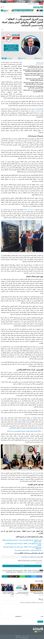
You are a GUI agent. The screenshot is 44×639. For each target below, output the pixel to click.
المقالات (37, 12)
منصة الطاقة (20, 572)
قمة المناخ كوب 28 (25, 16)
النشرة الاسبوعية (35, 16)
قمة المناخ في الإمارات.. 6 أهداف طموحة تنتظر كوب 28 (28, 550)
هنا (15, 553)
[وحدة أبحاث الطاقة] (22, 10)
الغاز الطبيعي (39, 111)
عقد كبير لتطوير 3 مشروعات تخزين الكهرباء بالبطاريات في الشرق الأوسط (25, 3)
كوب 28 (29, 572)
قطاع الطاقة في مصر (37, 572)
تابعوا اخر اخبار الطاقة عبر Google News (31, 557)
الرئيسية (40, 12)
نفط (21, 16)
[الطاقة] (38, 7)
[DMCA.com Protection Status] (38, 632)
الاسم (41, 616)
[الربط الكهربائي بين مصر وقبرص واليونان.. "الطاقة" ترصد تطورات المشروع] (7, 587)
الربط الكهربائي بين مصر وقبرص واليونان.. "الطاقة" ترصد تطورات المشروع (8, 593)
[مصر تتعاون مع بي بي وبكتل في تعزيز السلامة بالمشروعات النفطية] (36, 587)
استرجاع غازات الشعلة (33, 570)
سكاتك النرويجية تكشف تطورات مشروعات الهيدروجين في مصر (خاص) (24, 431)
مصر (25, 572)
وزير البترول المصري (11, 572)
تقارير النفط (30, 16)
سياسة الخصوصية (18, 635)
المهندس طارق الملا (18, 570)
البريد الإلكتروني (18, 616)
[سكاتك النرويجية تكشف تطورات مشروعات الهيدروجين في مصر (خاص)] (22, 587)
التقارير (39, 16)
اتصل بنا (23, 635)
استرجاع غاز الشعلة (29, 209)
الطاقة (25, 570)
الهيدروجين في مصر (7, 570)
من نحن (27, 635)
